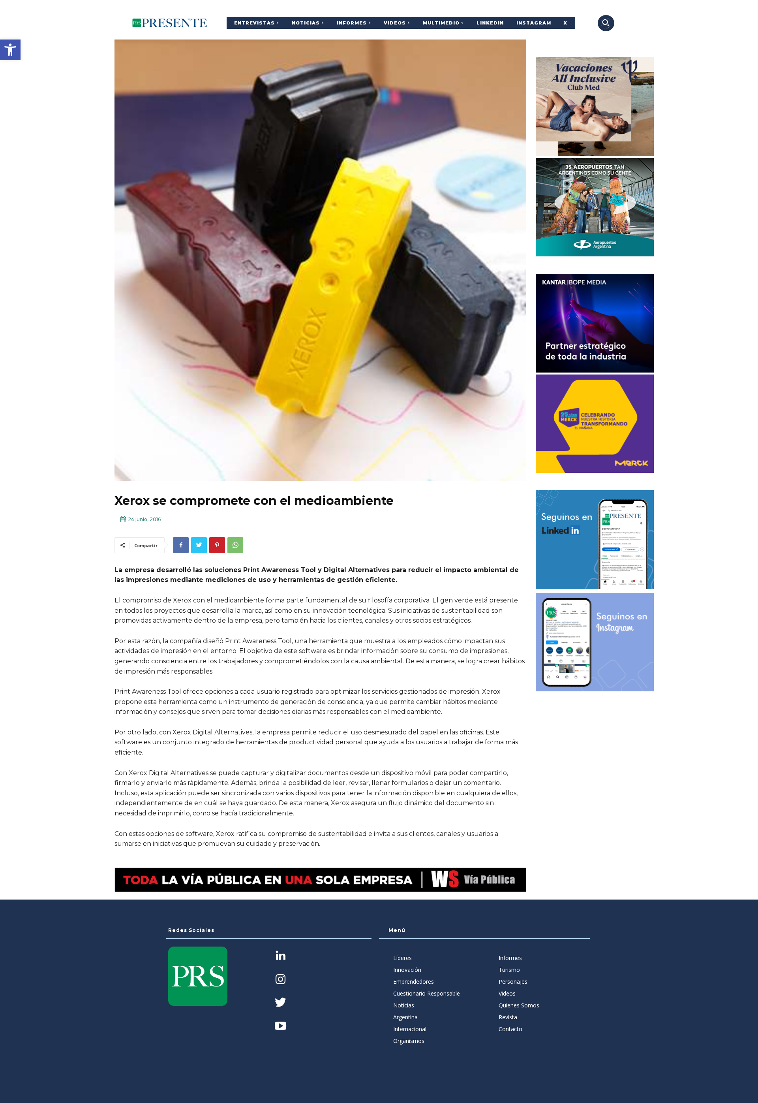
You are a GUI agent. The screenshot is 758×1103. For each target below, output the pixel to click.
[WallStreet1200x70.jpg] (320, 880)
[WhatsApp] (235, 545)
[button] (10, 50)
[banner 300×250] (595, 207)
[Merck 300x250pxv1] (595, 424)
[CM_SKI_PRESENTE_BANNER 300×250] (595, 106)
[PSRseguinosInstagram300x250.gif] (595, 642)
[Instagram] (280, 980)
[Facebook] (181, 545)
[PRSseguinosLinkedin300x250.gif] (595, 539)
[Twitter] (199, 545)
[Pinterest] (217, 545)
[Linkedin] (280, 956)
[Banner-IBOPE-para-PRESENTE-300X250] (595, 323)
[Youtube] (280, 1026)
